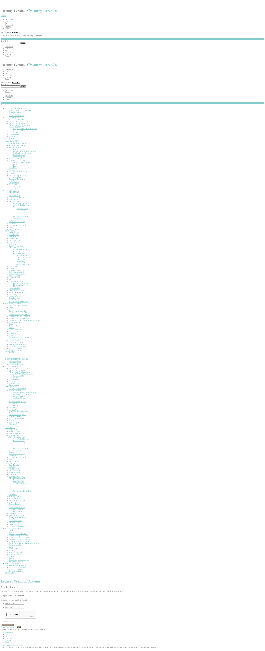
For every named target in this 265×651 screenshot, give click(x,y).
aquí (158, 647)
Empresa (8, 27)
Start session (9, 19)
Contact (7, 21)
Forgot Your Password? (8, 627)
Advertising (9, 25)
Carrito (7, 28)
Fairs (6, 23)
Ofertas (3, 16)
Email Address (10, 603)
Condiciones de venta (8, 645)
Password (8, 607)
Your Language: (6, 32)
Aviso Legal (19, 645)
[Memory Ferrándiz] (42, 11)
